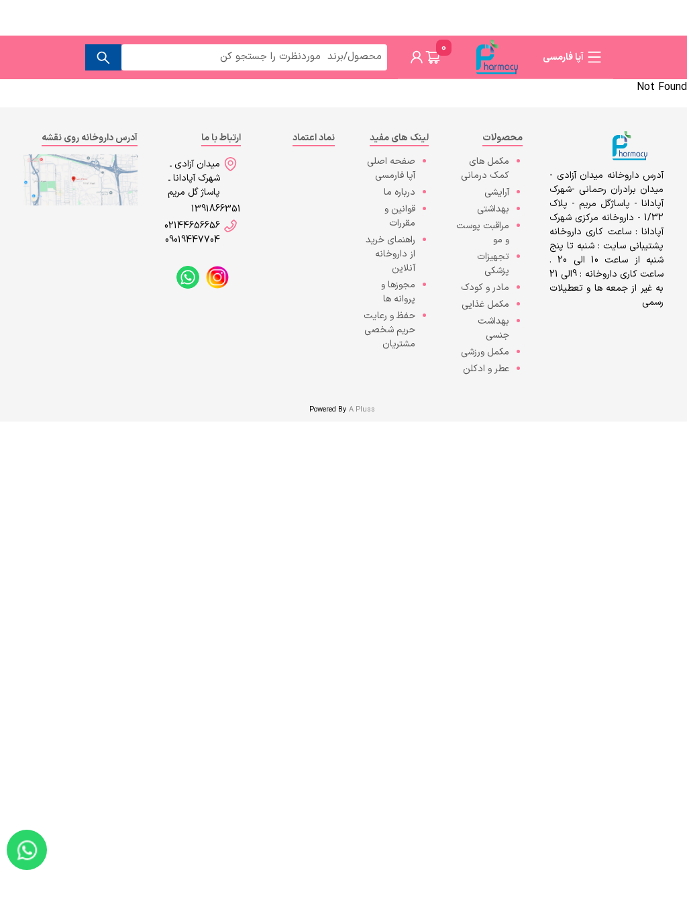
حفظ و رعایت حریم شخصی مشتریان (389, 330)
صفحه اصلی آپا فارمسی (391, 168)
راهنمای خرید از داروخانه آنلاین (390, 254)
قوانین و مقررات (399, 216)
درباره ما (399, 192)
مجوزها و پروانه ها (398, 292)
